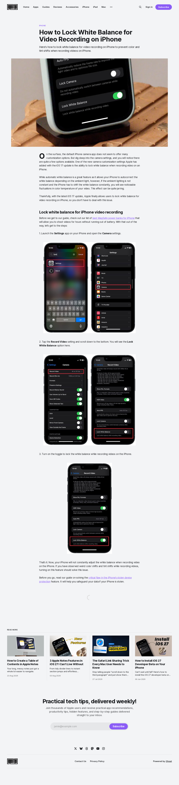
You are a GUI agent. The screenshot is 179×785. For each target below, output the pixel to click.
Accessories (72, 7)
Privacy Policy (97, 761)
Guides (46, 7)
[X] (75, 748)
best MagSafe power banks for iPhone (113, 218)
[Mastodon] (92, 748)
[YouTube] (97, 748)
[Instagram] (103, 748)
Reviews (57, 7)
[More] (111, 7)
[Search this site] (140, 7)
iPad (95, 7)
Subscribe (163, 7)
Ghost (169, 761)
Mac (104, 7)
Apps (35, 7)
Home (26, 7)
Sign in (149, 7)
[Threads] (86, 748)
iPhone (85, 7)
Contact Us (80, 761)
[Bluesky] (81, 748)
